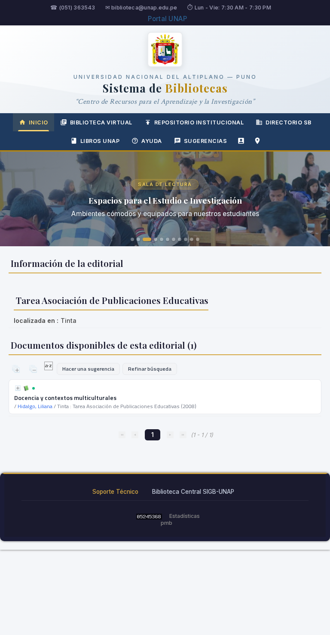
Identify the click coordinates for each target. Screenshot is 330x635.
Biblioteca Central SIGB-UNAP (193, 491)
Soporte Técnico (115, 491)
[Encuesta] (241, 140)
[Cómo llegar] (257, 140)
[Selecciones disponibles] (49, 368)
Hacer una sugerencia (88, 369)
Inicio (38, 122)
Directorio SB (289, 122)
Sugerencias (205, 141)
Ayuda (151, 141)
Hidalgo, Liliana (35, 406)
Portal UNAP (167, 19)
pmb (166, 523)
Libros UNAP (100, 141)
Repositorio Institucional (199, 122)
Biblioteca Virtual (101, 122)
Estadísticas (184, 516)
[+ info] (18, 388)
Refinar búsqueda (149, 369)
